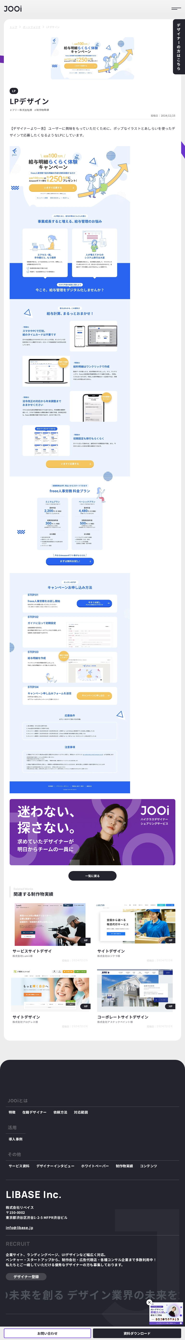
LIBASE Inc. (34, 1194)
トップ (13, 27)
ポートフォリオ (31, 27)
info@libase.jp (19, 1227)
